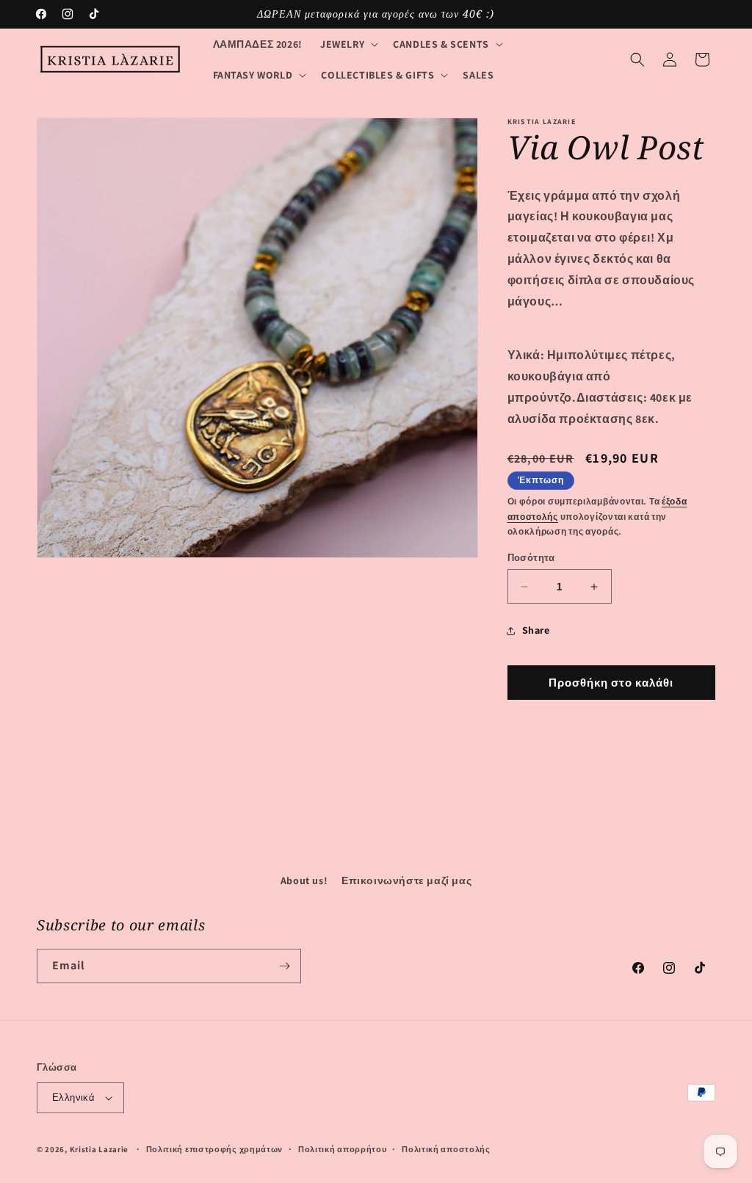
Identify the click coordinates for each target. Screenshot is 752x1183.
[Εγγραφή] (284, 966)
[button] (347, 44)
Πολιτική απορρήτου (342, 1149)
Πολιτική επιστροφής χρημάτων (214, 1149)
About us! (304, 880)
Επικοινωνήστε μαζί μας (406, 880)
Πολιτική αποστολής (446, 1149)
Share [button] (536, 630)
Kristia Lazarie (99, 1149)
